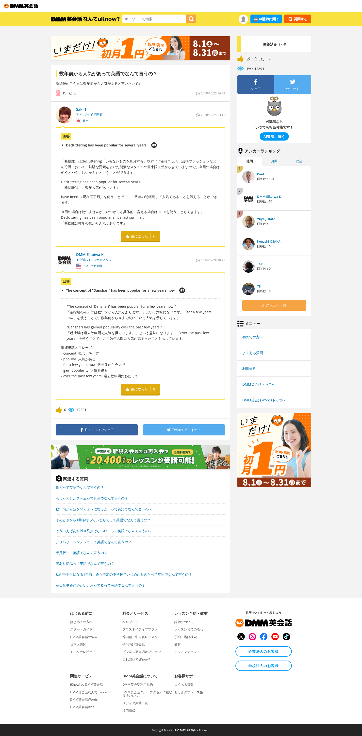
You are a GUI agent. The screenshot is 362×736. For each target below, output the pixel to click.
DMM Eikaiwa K (269, 196)
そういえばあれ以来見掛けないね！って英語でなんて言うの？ (104, 530)
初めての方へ (252, 337)
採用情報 (128, 710)
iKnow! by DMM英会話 (86, 684)
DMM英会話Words (84, 699)
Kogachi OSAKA (268, 241)
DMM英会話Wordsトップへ (264, 400)
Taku (260, 264)
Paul (260, 174)
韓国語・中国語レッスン (140, 637)
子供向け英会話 (133, 644)
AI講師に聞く (269, 19)
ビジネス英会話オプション (141, 651)
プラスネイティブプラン (140, 629)
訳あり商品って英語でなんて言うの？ (85, 563)
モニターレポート (83, 651)
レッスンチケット (187, 651)
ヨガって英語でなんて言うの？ (80, 487)
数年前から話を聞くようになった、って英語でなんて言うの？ (104, 509)
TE (259, 286)
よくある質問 (252, 352)
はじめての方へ (81, 622)
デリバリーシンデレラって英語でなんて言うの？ (94, 541)
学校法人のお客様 (263, 665)
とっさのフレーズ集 (188, 692)
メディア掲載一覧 (135, 703)
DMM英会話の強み (84, 637)
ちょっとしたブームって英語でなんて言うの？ (92, 498)
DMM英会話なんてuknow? (89, 692)
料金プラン (130, 622)
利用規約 (249, 368)
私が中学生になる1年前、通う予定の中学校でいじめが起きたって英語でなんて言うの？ (124, 574)
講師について (184, 622)
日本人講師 (78, 644)
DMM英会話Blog (82, 707)
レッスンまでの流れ (188, 629)
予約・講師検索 (185, 637)
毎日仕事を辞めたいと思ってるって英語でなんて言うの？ (100, 585)
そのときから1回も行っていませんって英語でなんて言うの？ (103, 520)
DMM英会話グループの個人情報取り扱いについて (147, 694)
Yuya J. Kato (266, 219)
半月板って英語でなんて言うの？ (81, 552)
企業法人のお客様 (263, 651)
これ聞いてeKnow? (136, 659)
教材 (177, 644)
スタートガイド (81, 629)
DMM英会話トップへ (258, 384)
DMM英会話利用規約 (137, 684)
